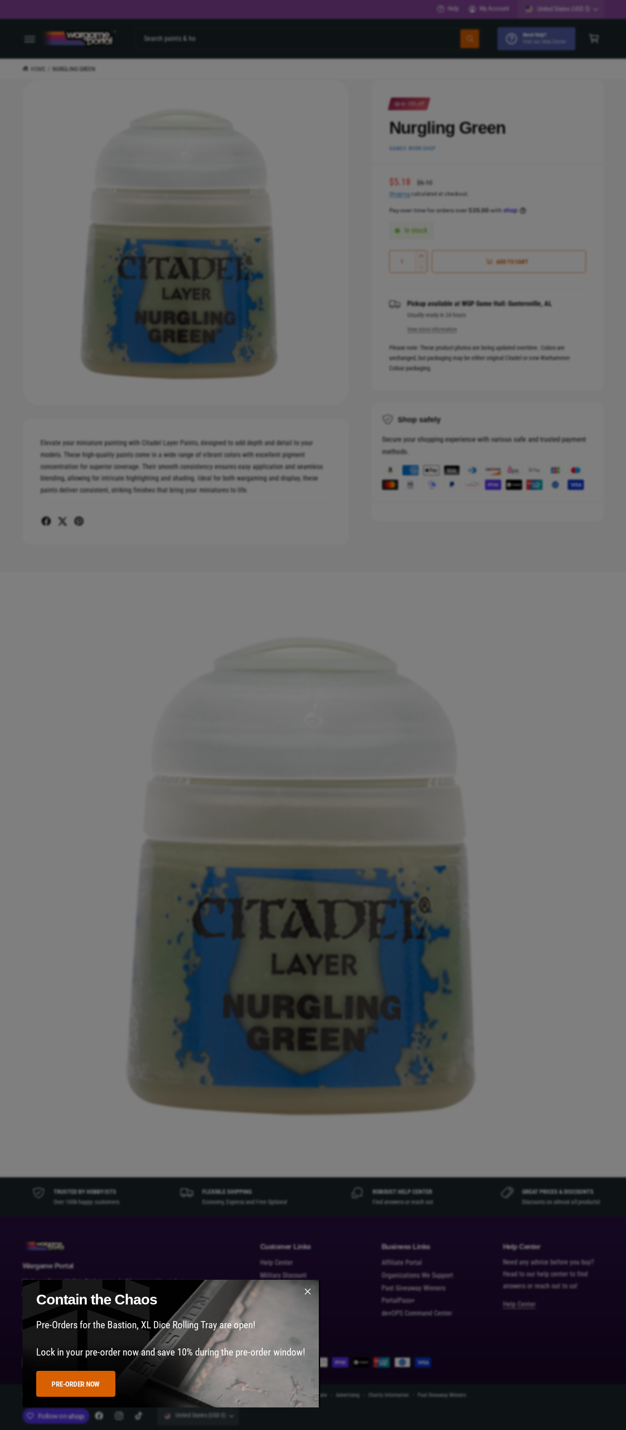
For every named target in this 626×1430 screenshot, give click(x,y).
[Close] (307, 1292)
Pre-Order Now (76, 1384)
